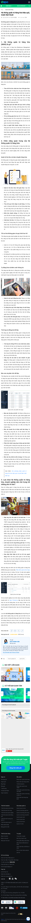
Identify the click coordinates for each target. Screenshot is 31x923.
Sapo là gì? (3, 781)
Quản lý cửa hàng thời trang (23, 812)
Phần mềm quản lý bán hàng (23, 779)
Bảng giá (3, 786)
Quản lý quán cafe (21, 817)
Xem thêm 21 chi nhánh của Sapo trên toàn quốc (14, 897)
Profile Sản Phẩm (5, 790)
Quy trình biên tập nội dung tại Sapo (11, 652)
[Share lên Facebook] (11, 630)
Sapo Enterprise (13, 600)
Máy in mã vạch (4, 838)
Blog (2, 9)
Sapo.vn (2, 919)
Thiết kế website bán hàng (7, 808)
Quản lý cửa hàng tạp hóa (22, 810)
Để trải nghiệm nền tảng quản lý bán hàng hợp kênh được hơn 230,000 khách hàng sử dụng (15, 762)
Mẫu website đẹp (5, 824)
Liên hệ (18, 852)
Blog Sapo (3, 784)
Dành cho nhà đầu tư (6, 874)
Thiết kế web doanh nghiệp (7, 812)
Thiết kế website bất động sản (7, 815)
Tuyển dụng (3, 788)
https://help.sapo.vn (9, 857)
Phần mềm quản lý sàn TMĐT (22, 787)
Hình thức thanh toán (21, 838)
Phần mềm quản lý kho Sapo (23, 570)
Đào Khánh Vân (14, 641)
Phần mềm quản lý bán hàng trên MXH (23, 790)
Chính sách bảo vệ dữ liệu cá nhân (23, 847)
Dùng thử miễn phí (15, 768)
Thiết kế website (20, 784)
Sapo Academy (4, 793)
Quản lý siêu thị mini (21, 808)
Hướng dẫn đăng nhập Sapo (23, 840)
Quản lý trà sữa (20, 823)
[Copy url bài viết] (22, 630)
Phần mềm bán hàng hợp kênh (22, 798)
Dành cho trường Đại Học (6, 876)
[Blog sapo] (16, 879)
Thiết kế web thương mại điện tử (7, 819)
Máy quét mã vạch (5, 840)
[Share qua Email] (15, 630)
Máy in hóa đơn (4, 836)
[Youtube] (12, 879)
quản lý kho (22, 658)
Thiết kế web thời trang (6, 810)
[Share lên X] (18, 630)
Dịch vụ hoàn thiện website (23, 850)
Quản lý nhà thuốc (21, 821)
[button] (29, 2)
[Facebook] (10, 879)
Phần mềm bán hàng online (23, 781)
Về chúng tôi (4, 779)
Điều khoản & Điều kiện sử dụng (22, 843)
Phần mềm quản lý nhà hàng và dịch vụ (23, 794)
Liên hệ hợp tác (4, 871)
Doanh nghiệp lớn (12, 658)
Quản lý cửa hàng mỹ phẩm (23, 815)
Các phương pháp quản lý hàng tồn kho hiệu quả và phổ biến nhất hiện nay (15, 473)
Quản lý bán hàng (9, 9)
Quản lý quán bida (21, 819)
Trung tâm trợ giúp (21, 836)
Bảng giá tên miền (5, 827)
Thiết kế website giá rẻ (6, 822)
